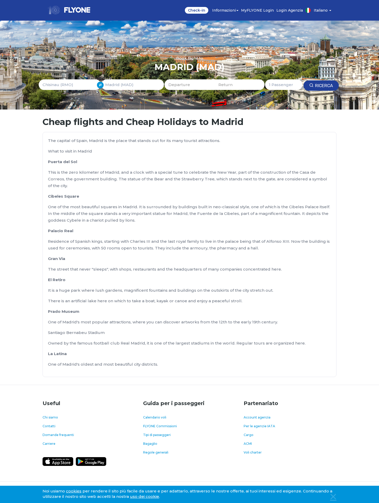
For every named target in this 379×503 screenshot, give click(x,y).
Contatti (49, 426)
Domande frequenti (58, 435)
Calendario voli (154, 417)
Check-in (196, 10)
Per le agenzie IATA (259, 426)
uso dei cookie (144, 496)
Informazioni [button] (224, 10)
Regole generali (155, 452)
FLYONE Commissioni (160, 426)
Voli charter (253, 452)
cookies (73, 491)
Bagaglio (150, 444)
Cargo (248, 435)
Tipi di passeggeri (157, 435)
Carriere (49, 444)
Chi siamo (50, 417)
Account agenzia (257, 417)
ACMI (248, 444)
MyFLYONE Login (257, 10)
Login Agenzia (289, 10)
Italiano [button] (321, 10)
